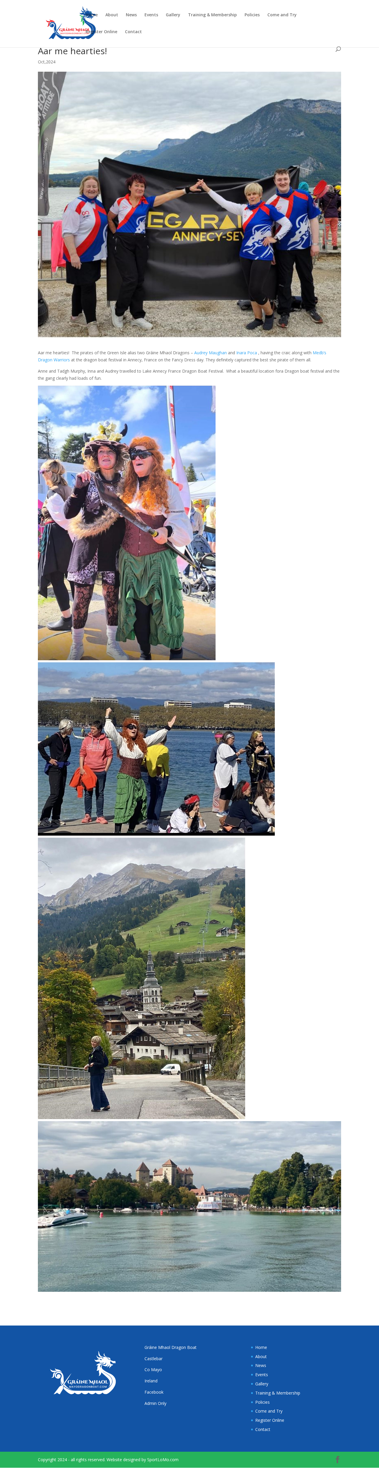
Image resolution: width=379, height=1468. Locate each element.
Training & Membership (212, 15)
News (131, 15)
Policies (252, 15)
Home (92, 15)
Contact (133, 32)
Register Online (101, 32)
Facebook (153, 1392)
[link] (210, 352)
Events (151, 15)
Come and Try (282, 15)
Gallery (173, 15)
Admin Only (155, 1403)
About (111, 15)
